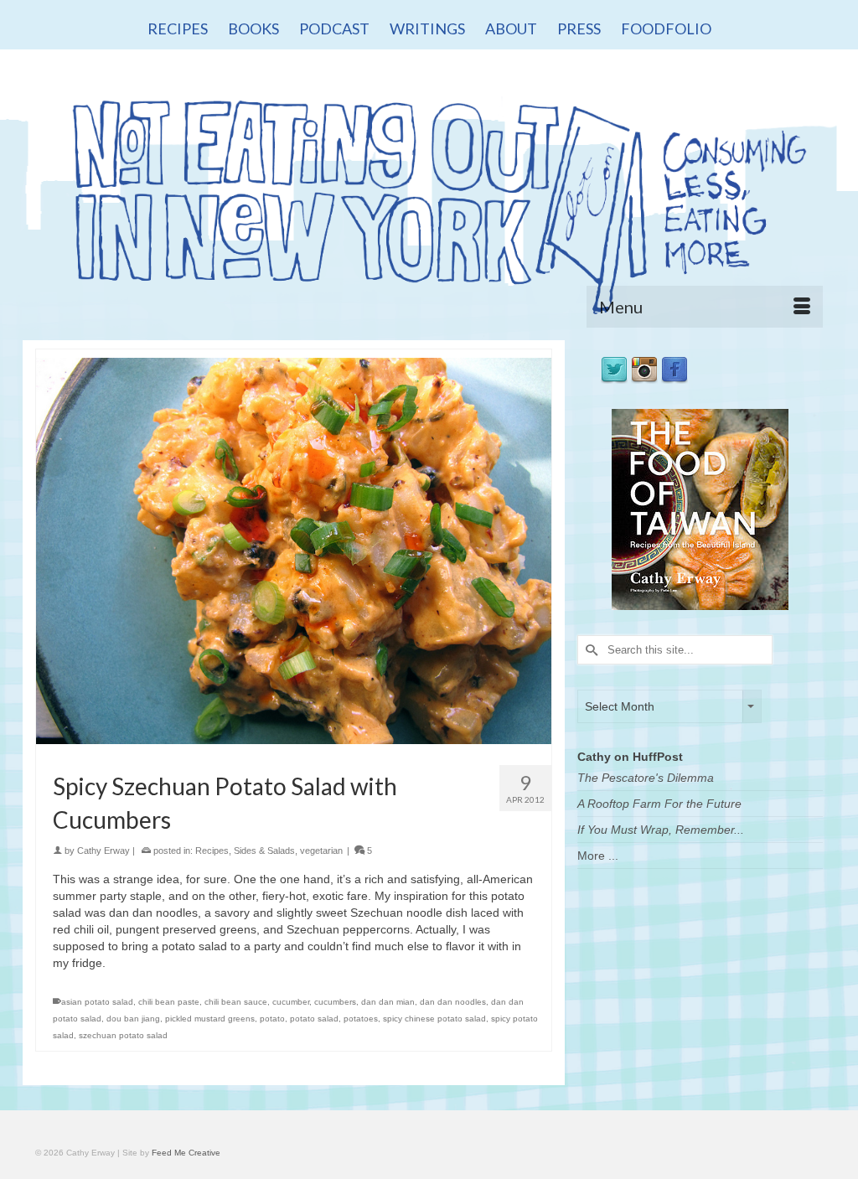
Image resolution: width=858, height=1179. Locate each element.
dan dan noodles (453, 1001)
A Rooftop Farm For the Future (659, 803)
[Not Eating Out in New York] (429, 199)
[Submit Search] (589, 649)
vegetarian (321, 850)
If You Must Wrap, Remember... (660, 829)
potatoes (361, 1018)
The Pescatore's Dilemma (645, 777)
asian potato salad (97, 1001)
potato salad (314, 1018)
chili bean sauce (235, 1001)
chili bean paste (168, 1001)
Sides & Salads (264, 850)
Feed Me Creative (186, 1152)
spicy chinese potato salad (434, 1018)
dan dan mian (388, 1001)
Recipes (212, 850)
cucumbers (335, 1001)
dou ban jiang (133, 1018)
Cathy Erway (103, 850)
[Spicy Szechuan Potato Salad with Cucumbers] (293, 550)
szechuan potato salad (123, 1035)
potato (272, 1018)
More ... (597, 855)
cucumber (290, 1001)
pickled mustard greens (210, 1018)
